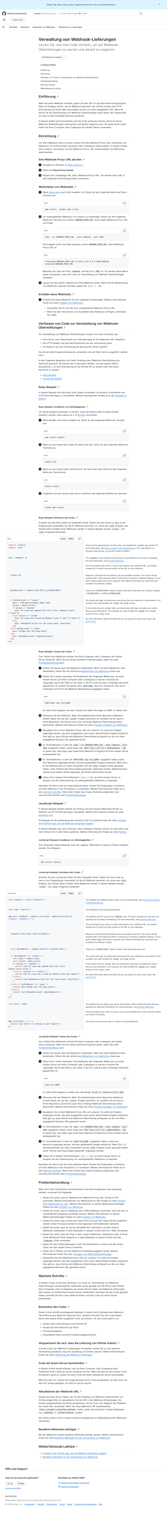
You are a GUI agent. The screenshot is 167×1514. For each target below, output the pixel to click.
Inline (71, 539)
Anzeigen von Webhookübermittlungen (92, 1254)
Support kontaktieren (70, 1486)
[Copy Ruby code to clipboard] (79, 539)
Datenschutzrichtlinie (13, 1488)
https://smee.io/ (75, 165)
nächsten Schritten (52, 792)
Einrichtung (47, 136)
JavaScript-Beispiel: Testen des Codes (58, 1036)
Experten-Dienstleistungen (85, 1504)
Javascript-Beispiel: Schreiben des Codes (59, 872)
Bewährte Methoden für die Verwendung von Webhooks (82, 1438)
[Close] (159, 4)
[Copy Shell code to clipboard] (124, 203)
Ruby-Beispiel (49, 375)
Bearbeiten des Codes (53, 1306)
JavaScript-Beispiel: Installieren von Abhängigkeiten (65, 840)
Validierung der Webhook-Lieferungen (73, 1354)
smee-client (54, 192)
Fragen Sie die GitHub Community (75, 1483)
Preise (69, 1504)
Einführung (47, 96)
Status (62, 1504)
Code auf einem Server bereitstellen (61, 1363)
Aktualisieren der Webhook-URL (59, 1391)
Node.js (122, 832)
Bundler (81, 415)
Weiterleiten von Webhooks (56, 186)
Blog (101, 1504)
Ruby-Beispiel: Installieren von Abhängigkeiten (62, 407)
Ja (11, 1483)
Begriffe (41, 1504)
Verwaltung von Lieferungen (70, 27)
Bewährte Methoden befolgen (57, 1429)
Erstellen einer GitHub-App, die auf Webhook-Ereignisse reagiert (75, 1453)
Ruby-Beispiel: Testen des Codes (55, 651)
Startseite (13, 27)
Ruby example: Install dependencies (120, 548)
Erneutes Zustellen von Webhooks (110, 725)
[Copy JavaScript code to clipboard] (79, 893)
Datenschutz (51, 1504)
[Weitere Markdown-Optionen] (65, 57)
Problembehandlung (48, 662)
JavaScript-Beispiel (52, 378)
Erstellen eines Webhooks (55, 294)
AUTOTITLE (91, 621)
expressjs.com (46, 815)
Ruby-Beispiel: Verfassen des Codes (57, 517)
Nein (22, 1483)
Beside (63, 539)
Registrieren (18, 20)
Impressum (29, 1504)
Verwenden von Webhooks (43, 27)
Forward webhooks (116, 561)
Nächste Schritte (51, 1276)
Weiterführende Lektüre (57, 1446)
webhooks (24, 27)
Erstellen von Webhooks (71, 302)
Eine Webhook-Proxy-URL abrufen (60, 159)
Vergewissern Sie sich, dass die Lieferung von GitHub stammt (78, 1343)
